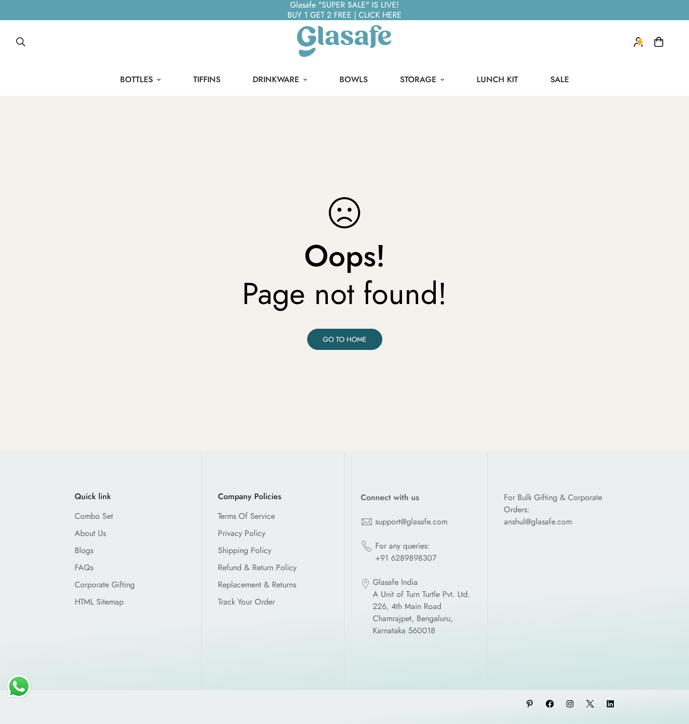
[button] (658, 41)
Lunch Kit (497, 79)
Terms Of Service (246, 516)
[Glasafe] (344, 42)
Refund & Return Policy (257, 567)
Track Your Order (246, 602)
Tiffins (206, 79)
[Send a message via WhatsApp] (19, 686)
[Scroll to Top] (669, 669)
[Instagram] (570, 704)
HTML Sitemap (99, 602)
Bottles (136, 79)
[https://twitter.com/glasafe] (590, 704)
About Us (90, 533)
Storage (418, 79)
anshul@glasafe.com (538, 521)
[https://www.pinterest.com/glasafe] (530, 704)
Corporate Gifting (105, 584)
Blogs (84, 550)
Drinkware (276, 79)
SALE (559, 79)
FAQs (84, 567)
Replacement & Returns (257, 584)
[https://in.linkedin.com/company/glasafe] (610, 704)
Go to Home (345, 339)
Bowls (353, 79)
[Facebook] (550, 704)
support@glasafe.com (411, 521)
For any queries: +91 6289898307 (405, 552)
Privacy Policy (241, 533)
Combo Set (94, 516)
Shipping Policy (244, 550)
